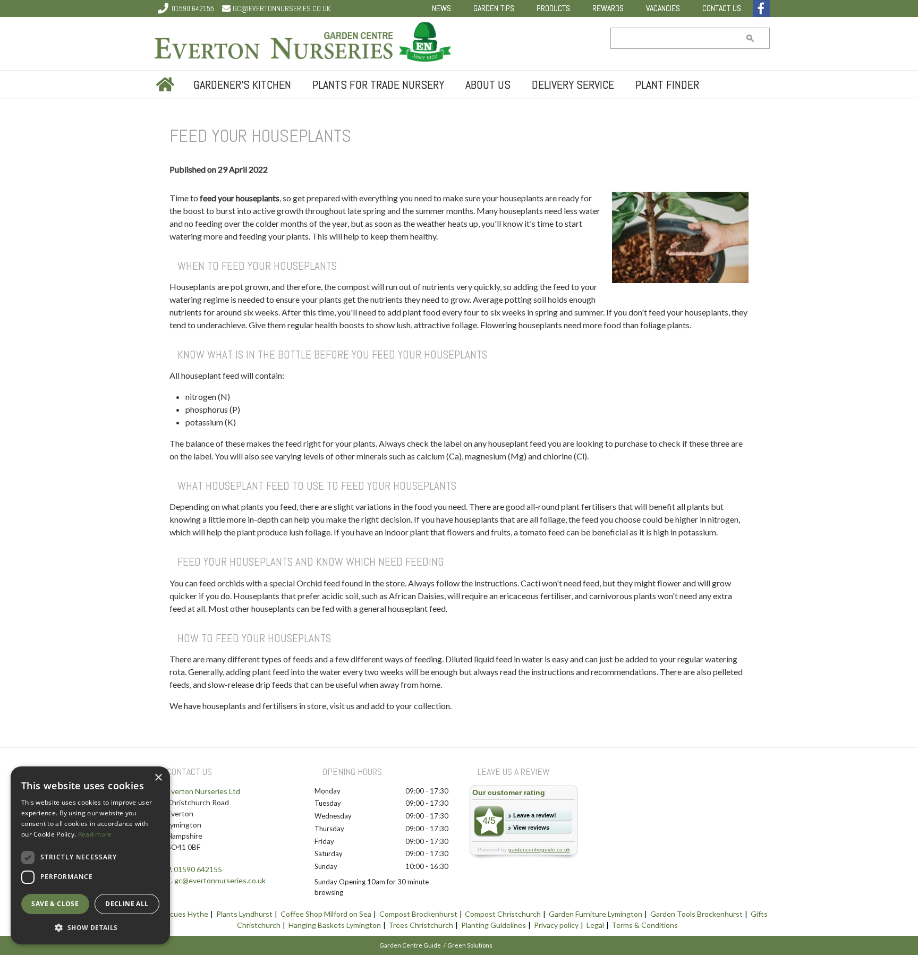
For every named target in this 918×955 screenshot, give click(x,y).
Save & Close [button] (55, 903)
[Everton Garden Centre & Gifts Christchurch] (303, 44)
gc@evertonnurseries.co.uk (281, 8)
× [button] (158, 778)
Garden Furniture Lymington (595, 913)
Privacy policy (556, 925)
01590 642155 (193, 8)
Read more (95, 834)
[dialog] (90, 855)
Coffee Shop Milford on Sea (325, 913)
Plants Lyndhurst (244, 913)
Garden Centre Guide (410, 945)
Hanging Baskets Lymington (334, 925)
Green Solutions (469, 945)
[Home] (164, 84)
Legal (595, 925)
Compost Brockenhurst (418, 913)
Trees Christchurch (420, 925)
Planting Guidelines (493, 925)
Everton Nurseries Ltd (203, 790)
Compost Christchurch (503, 913)
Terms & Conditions (644, 925)
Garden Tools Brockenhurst (696, 913)
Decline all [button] (126, 903)
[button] (90, 927)
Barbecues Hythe (179, 913)
